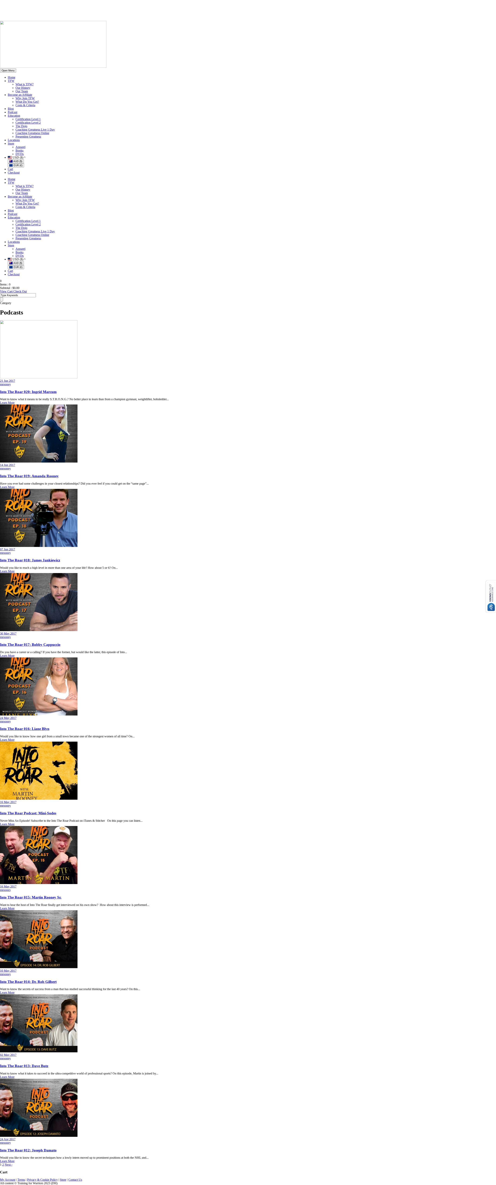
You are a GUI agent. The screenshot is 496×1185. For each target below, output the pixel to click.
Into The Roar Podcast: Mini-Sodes (28, 813)
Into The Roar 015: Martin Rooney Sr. (30, 897)
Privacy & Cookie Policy (42, 1179)
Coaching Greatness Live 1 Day (35, 129)
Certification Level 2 (28, 122)
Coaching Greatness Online (32, 133)
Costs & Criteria (25, 105)
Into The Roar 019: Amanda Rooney (29, 476)
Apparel (20, 147)
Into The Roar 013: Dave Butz (24, 1066)
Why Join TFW (25, 98)
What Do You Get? (27, 101)
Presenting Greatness (28, 136)
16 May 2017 (8, 802)
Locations (14, 140)
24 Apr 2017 (8, 1139)
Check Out (20, 291)
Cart (10, 169)
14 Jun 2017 (7, 465)
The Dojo (21, 126)
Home (11, 77)
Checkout (14, 172)
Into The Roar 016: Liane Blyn (24, 729)
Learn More (7, 402)
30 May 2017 (8, 633)
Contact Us (75, 1179)
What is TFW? (25, 84)
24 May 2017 (8, 718)
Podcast (12, 112)
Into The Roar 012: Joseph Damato (28, 1150)
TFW (11, 80)
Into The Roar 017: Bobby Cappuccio (30, 645)
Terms (21, 1179)
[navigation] (252, 161)
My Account (7, 1179)
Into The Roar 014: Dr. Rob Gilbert (28, 982)
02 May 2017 (8, 1054)
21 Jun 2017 (7, 380)
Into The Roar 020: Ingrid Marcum (28, 392)
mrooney (5, 384)
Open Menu (8, 70)
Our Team (22, 91)
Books (19, 150)
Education (14, 115)
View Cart (6, 291)
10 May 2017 (8, 970)
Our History (23, 87)
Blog (11, 108)
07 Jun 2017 (7, 549)
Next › (8, 1164)
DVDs (20, 154)
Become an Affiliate (20, 94)
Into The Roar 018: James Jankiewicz (30, 560)
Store (11, 143)
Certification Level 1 (28, 119)
